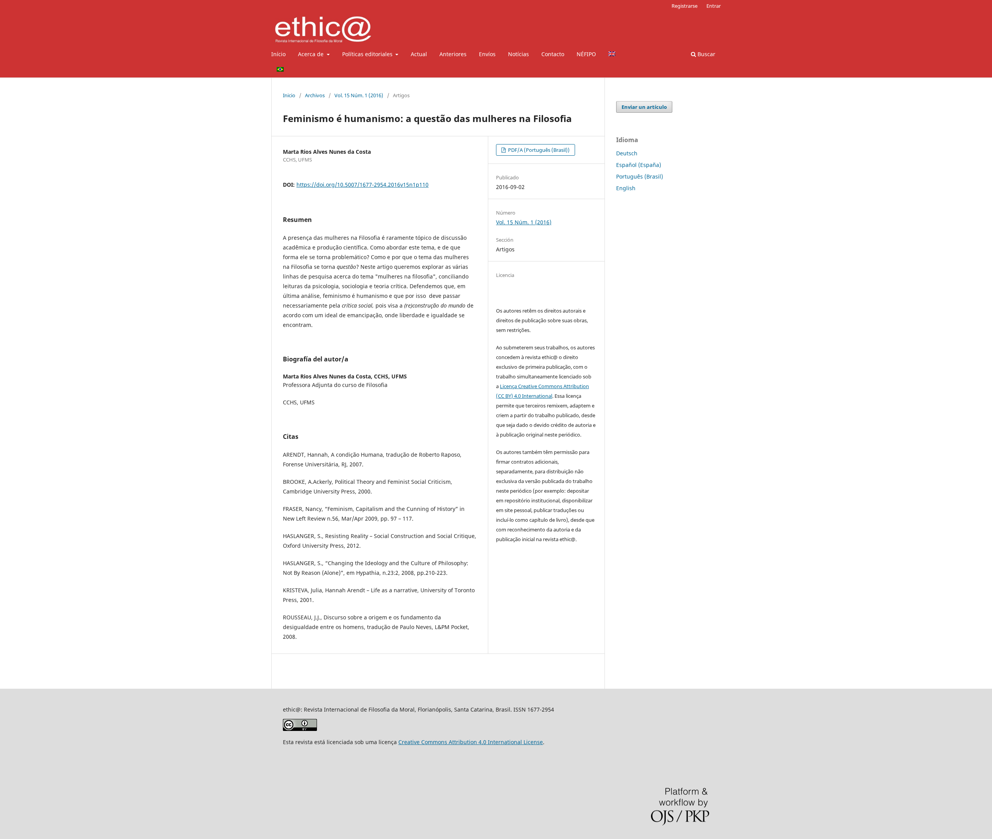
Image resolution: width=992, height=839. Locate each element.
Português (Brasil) (639, 176)
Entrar (713, 5)
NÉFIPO (586, 54)
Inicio (289, 95)
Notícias (518, 54)
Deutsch (626, 153)
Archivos (315, 95)
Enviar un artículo (644, 106)
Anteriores (453, 54)
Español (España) (638, 164)
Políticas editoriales (368, 54)
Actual (419, 54)
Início (278, 54)
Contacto (552, 54)
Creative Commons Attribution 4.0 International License (470, 742)
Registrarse (685, 5)
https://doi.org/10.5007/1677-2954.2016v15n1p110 (362, 184)
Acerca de (311, 54)
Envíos (487, 54)
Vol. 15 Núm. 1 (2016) (358, 95)
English (626, 188)
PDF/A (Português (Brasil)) (538, 149)
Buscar (705, 54)
